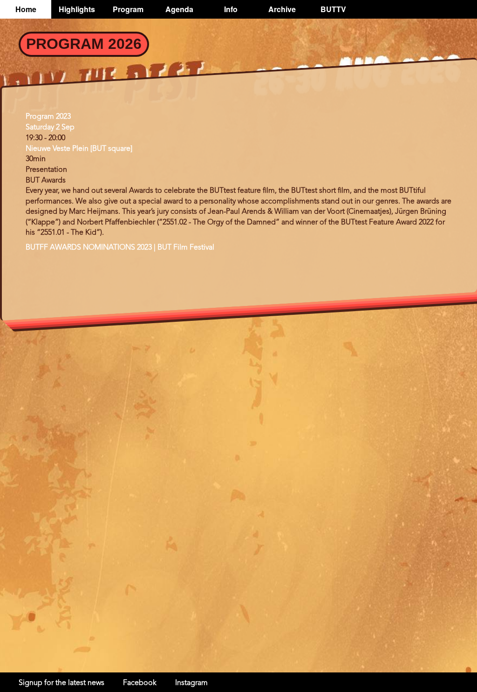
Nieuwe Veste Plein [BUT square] (79, 149)
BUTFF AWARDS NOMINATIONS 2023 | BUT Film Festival (120, 247)
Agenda (179, 9)
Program (128, 9)
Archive (282, 9)
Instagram (191, 683)
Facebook (140, 683)
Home (25, 9)
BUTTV (333, 9)
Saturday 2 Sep (50, 127)
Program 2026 (84, 43)
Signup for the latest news (61, 683)
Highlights (77, 9)
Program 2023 (48, 117)
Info (231, 9)
